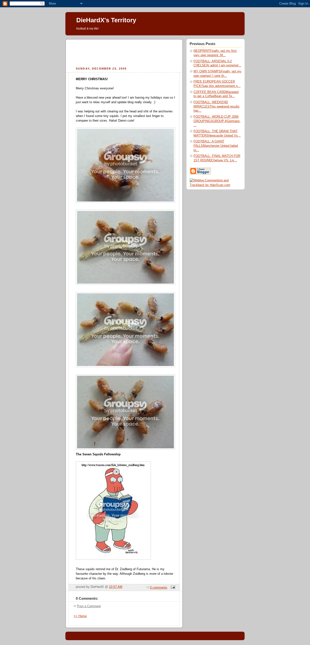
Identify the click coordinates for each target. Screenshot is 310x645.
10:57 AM (115, 587)
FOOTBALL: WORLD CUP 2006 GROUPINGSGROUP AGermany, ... (217, 121)
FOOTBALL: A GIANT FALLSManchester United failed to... (216, 146)
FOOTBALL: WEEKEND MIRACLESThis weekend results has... (217, 106)
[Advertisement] (124, 52)
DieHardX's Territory (106, 20)
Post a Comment (89, 606)
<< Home (80, 616)
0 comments (158, 587)
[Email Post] (172, 587)
